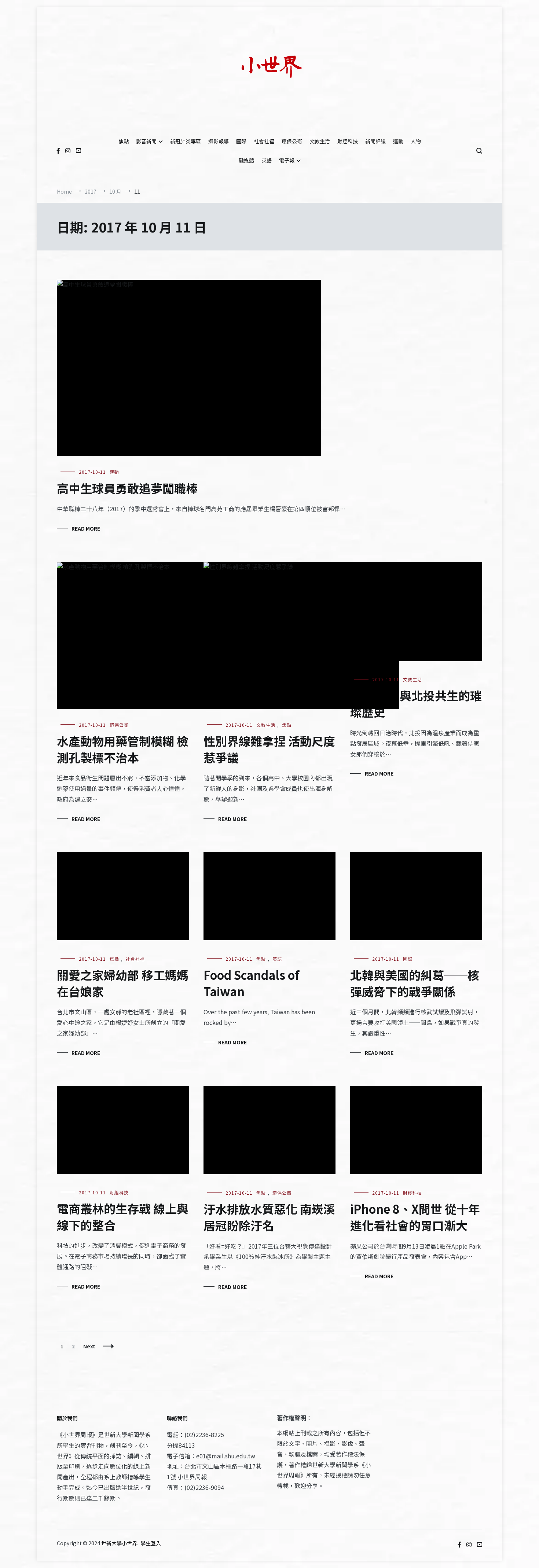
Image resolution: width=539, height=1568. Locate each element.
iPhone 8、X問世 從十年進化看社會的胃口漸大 (415, 1217)
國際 (241, 141)
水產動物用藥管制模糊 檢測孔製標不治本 (122, 749)
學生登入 (150, 1543)
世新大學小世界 (119, 1543)
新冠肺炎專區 (185, 141)
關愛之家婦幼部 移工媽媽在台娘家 (122, 983)
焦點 (123, 141)
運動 (398, 141)
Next (89, 1346)
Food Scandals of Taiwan (251, 983)
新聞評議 (375, 141)
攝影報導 (218, 141)
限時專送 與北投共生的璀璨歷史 (416, 703)
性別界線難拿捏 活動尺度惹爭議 (269, 749)
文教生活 (319, 141)
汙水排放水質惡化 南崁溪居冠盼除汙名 (269, 1217)
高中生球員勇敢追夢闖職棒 (127, 488)
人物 (416, 141)
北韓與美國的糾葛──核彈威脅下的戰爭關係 (414, 983)
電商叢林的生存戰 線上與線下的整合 (122, 1216)
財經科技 (347, 141)
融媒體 (246, 160)
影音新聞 (146, 141)
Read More (86, 528)
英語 (266, 160)
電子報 (286, 160)
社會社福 (264, 141)
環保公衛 (292, 141)
